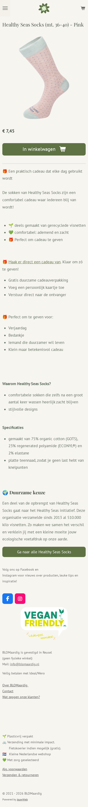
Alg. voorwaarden (14, 769)
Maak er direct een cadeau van (34, 261)
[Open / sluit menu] (5, 8)
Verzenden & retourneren (20, 775)
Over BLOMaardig (15, 685)
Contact (7, 691)
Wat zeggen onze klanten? (21, 697)
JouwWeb (22, 799)
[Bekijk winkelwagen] (83, 8)
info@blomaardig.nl (24, 664)
